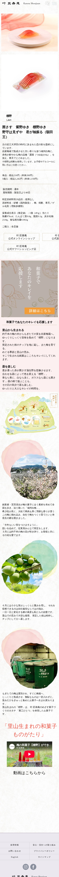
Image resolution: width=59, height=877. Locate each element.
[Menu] (54, 3)
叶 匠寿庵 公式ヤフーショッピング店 (21, 247)
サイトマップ (44, 857)
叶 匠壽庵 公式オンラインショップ (21, 237)
